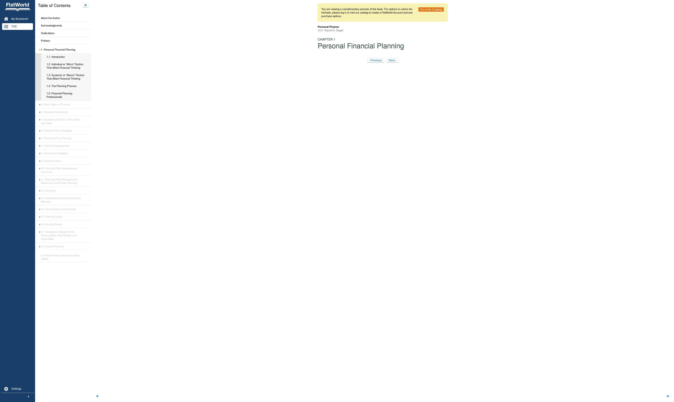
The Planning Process (62, 86)
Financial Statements (54, 112)
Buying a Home (51, 161)
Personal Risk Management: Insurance (59, 170)
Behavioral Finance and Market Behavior (61, 199)
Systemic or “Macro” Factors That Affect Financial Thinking (65, 76)
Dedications (47, 33)
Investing (48, 190)
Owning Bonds (51, 224)
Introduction (56, 57)
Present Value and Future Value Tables (60, 257)
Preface (45, 40)
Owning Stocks (52, 216)
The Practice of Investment (58, 209)
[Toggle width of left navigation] (28, 397)
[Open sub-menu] (40, 49)
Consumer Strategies (54, 153)
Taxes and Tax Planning (56, 138)
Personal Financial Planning (58, 49)
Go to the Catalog (431, 9)
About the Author (50, 18)
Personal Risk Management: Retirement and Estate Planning (59, 181)
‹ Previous (375, 60)
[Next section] (667, 396)
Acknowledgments (51, 25)
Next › (392, 60)
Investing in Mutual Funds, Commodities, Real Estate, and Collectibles (59, 235)
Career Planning (52, 246)
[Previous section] (97, 396)
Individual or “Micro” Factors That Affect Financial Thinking (65, 65)
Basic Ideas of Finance (55, 104)
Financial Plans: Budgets (56, 130)
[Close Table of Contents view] (85, 5)
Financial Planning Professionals (59, 95)
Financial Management (55, 145)
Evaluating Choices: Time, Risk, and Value (60, 121)
